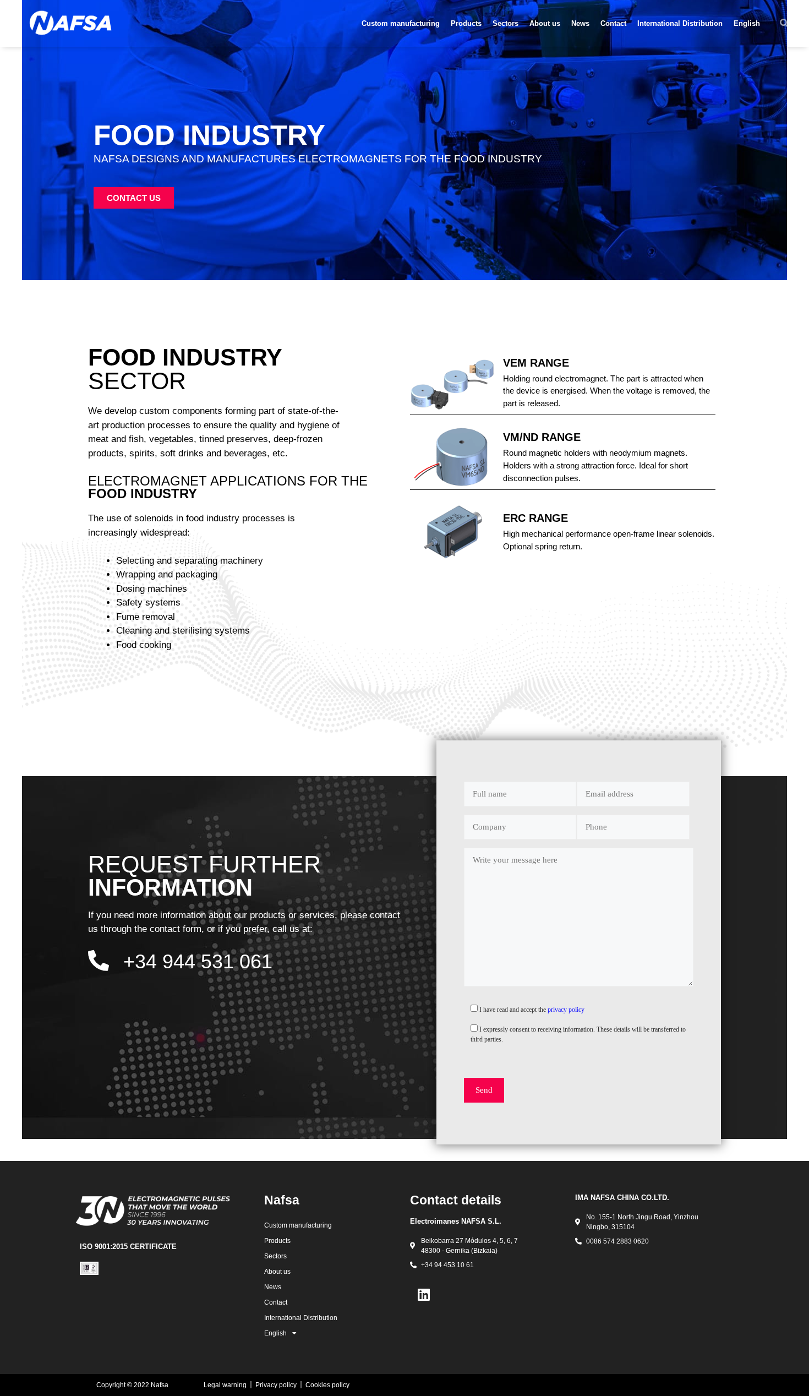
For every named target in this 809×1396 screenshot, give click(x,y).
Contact (613, 23)
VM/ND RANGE (542, 437)
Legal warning (225, 1385)
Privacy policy (276, 1385)
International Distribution (680, 23)
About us (544, 23)
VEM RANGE (536, 363)
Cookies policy (327, 1385)
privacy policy (566, 1009)
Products (466, 23)
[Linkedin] (424, 1294)
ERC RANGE (535, 518)
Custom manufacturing (401, 23)
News (580, 23)
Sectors (505, 23)
